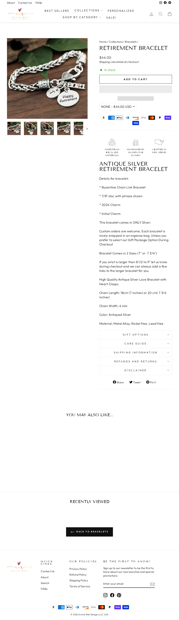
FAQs (38, 2)
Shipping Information (135, 352)
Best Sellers (57, 10)
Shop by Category (80, 17)
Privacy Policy (78, 568)
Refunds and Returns (135, 361)
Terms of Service (79, 586)
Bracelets (131, 41)
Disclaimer (135, 370)
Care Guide (135, 343)
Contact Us (25, 2)
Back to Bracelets (92, 531)
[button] (135, 89)
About (11, 2)
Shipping (104, 62)
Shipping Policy (78, 580)
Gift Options (136, 334)
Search (45, 583)
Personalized (121, 10)
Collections (87, 10)
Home (103, 41)
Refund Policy (78, 574)
